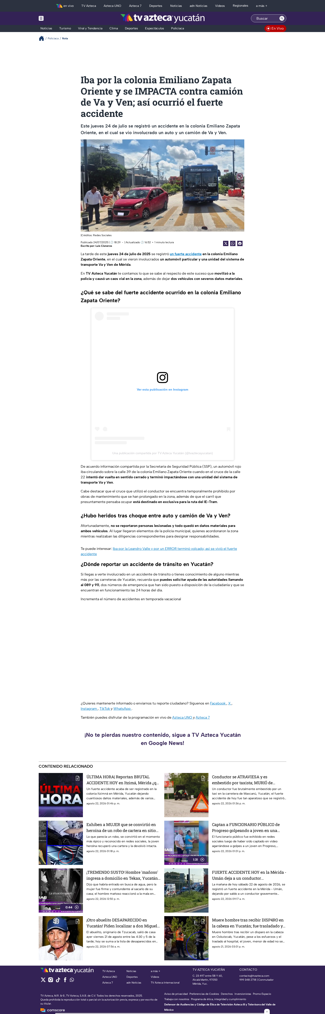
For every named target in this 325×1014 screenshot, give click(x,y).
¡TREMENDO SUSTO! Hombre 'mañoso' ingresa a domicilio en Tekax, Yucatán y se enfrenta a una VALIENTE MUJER (122, 875)
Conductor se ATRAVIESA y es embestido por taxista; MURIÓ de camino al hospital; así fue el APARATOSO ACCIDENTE (242, 780)
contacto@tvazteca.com (254, 975)
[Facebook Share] (240, 243)
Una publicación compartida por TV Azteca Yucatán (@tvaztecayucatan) (162, 453)
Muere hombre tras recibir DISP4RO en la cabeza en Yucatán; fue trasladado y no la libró (248, 923)
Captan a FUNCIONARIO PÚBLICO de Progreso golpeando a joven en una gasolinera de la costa (246, 828)
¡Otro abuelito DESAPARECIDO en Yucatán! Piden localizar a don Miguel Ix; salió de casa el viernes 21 (121, 923)
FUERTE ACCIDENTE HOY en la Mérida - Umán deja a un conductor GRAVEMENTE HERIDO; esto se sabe (249, 875)
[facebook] (65, 981)
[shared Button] (232, 243)
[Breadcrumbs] (43, 38)
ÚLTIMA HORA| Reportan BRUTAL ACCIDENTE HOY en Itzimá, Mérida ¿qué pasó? (123, 780)
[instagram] (50, 981)
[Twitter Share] (225, 243)
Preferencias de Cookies (204, 993)
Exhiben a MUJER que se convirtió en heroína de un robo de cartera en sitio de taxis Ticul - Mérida (121, 828)
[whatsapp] (72, 981)
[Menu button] (56, 18)
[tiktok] (58, 981)
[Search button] (281, 18)
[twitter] (43, 981)
